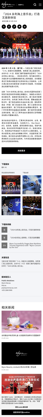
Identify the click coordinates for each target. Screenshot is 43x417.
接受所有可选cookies (21, 412)
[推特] (4, 27)
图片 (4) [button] (4, 167)
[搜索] (35, 4)
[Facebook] (9, 27)
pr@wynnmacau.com (9, 288)
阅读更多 (21, 150)
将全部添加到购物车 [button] (8, 173)
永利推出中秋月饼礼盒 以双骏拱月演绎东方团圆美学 (21, 335)
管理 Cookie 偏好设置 (21, 407)
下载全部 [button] (25, 173)
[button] (11, 184)
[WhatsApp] (19, 27)
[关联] (14, 27)
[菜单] (40, 5)
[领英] (25, 27)
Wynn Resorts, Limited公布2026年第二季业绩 (19, 367)
